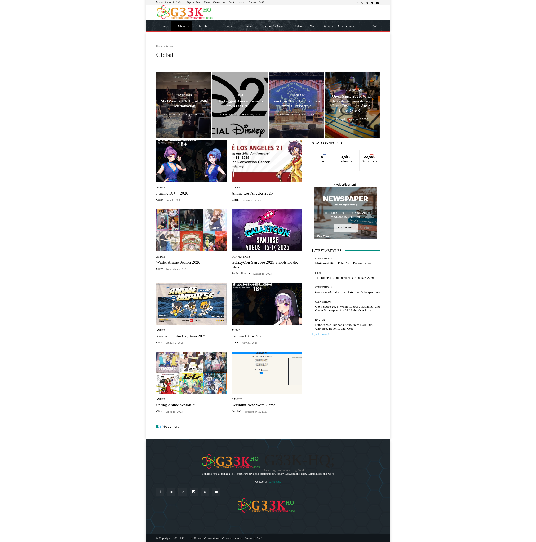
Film (240, 95)
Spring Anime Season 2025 (178, 405)
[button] (375, 25)
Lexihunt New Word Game (253, 405)
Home (159, 46)
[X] (367, 3)
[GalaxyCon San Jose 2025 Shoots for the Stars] (267, 230)
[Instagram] (362, 3)
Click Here (275, 481)
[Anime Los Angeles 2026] (267, 161)
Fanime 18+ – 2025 (248, 336)
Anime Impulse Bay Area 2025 (181, 336)
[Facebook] (357, 3)
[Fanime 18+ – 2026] (191, 161)
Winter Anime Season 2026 (178, 262)
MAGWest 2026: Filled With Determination (343, 263)
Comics (183, 63)
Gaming (237, 399)
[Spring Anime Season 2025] (191, 373)
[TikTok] (182, 492)
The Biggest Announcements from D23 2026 (344, 277)
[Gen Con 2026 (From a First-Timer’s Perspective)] (296, 105)
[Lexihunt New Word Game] (267, 373)
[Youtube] (377, 3)
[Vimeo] (372, 3)
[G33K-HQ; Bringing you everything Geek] (186, 12)
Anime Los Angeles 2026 (252, 193)
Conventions (198, 63)
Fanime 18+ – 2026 (172, 193)
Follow (346, 153)
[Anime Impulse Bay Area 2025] (191, 304)
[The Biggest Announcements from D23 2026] (239, 105)
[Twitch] (194, 492)
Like (322, 153)
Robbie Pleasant (241, 273)
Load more (319, 334)
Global (237, 187)
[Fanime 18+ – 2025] (267, 304)
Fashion (224, 63)
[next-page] (162, 426)
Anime (161, 63)
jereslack (237, 411)
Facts (212, 63)
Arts (172, 63)
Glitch (159, 199)
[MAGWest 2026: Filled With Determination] (183, 105)
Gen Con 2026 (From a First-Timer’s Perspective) (347, 292)
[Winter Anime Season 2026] (191, 230)
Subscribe (370, 153)
